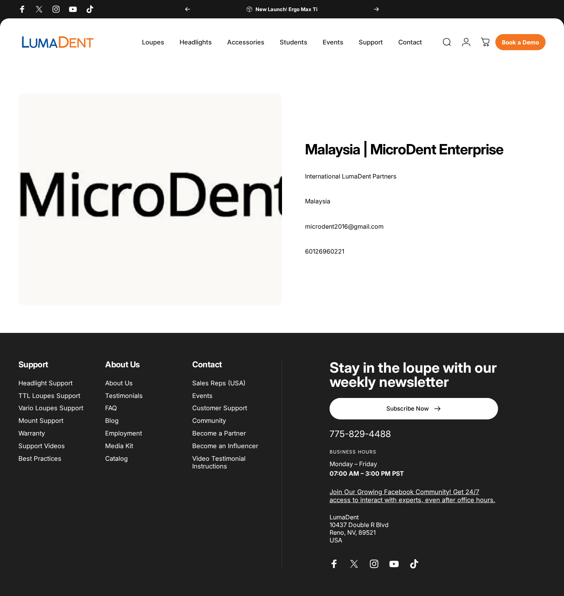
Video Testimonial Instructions (219, 462)
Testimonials (124, 396)
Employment (123, 433)
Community (209, 420)
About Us (119, 383)
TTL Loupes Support (49, 396)
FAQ (111, 408)
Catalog (116, 458)
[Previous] (187, 9)
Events (202, 396)
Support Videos (41, 446)
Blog (112, 420)
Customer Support (219, 408)
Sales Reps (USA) (219, 383)
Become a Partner (219, 433)
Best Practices (39, 458)
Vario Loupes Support (50, 408)
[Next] (376, 9)
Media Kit (119, 446)
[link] (360, 434)
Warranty (31, 433)
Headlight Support (45, 383)
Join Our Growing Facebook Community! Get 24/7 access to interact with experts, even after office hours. (412, 496)
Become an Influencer (225, 446)
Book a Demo (520, 42)
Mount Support (40, 420)
